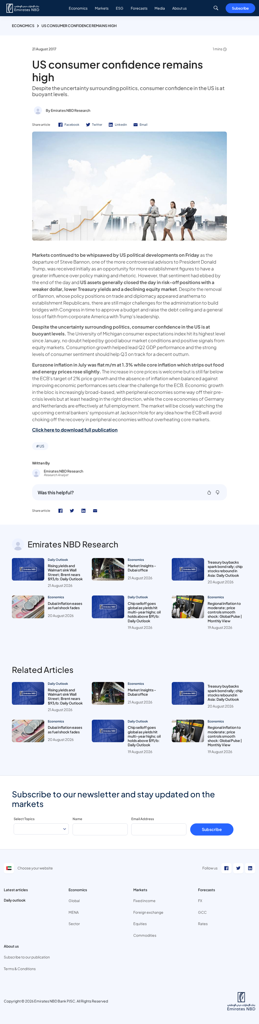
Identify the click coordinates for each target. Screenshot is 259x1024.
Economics (23, 25)
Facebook (71, 124)
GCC (202, 912)
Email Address (142, 819)
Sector (74, 923)
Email (143, 124)
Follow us (210, 868)
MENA (74, 912)
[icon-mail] (95, 511)
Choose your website (35, 868)
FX (200, 900)
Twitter (97, 124)
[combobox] (41, 829)
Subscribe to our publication (27, 957)
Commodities (144, 935)
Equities (140, 923)
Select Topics (24, 819)
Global (74, 900)
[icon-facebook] (60, 511)
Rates (203, 923)
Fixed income (144, 900)
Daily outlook (15, 900)
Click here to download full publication (75, 430)
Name (77, 819)
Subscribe (240, 8)
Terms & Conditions (20, 968)
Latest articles (16, 889)
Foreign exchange (148, 912)
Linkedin (121, 124)
